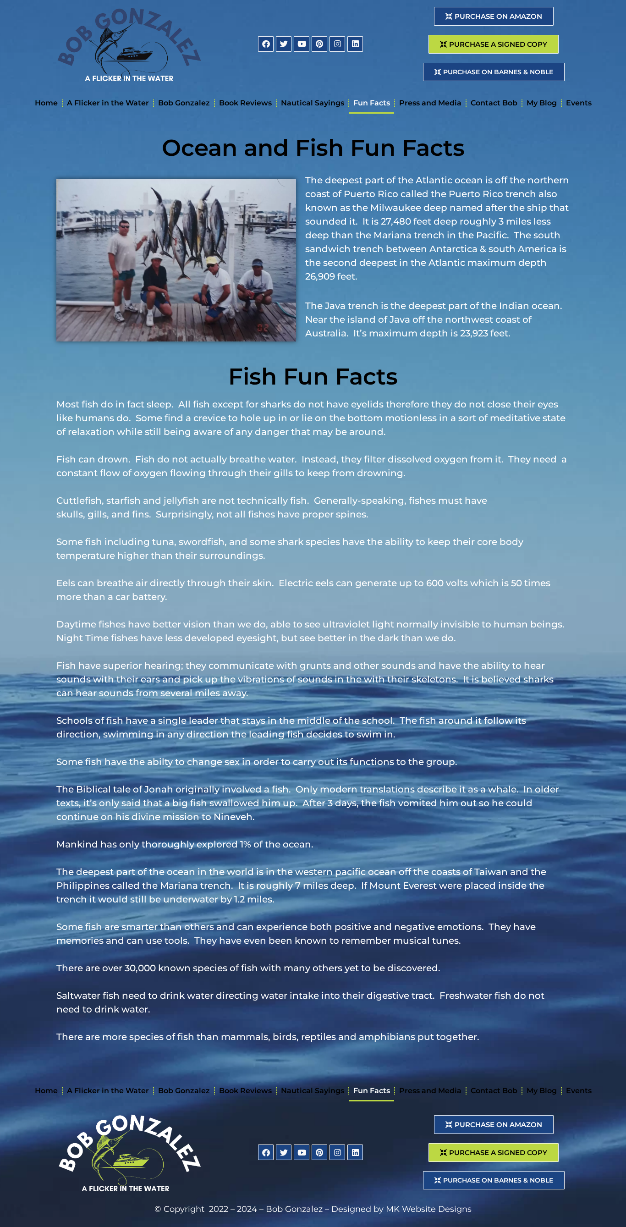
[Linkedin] (355, 44)
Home (46, 103)
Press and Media (430, 103)
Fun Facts (371, 103)
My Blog (542, 103)
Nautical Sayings (312, 103)
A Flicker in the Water (108, 103)
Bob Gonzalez (184, 103)
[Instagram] (337, 44)
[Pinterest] (319, 44)
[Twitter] (283, 44)
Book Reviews (245, 103)
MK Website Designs (429, 1209)
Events (579, 103)
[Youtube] (301, 44)
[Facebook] (266, 44)
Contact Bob (494, 103)
